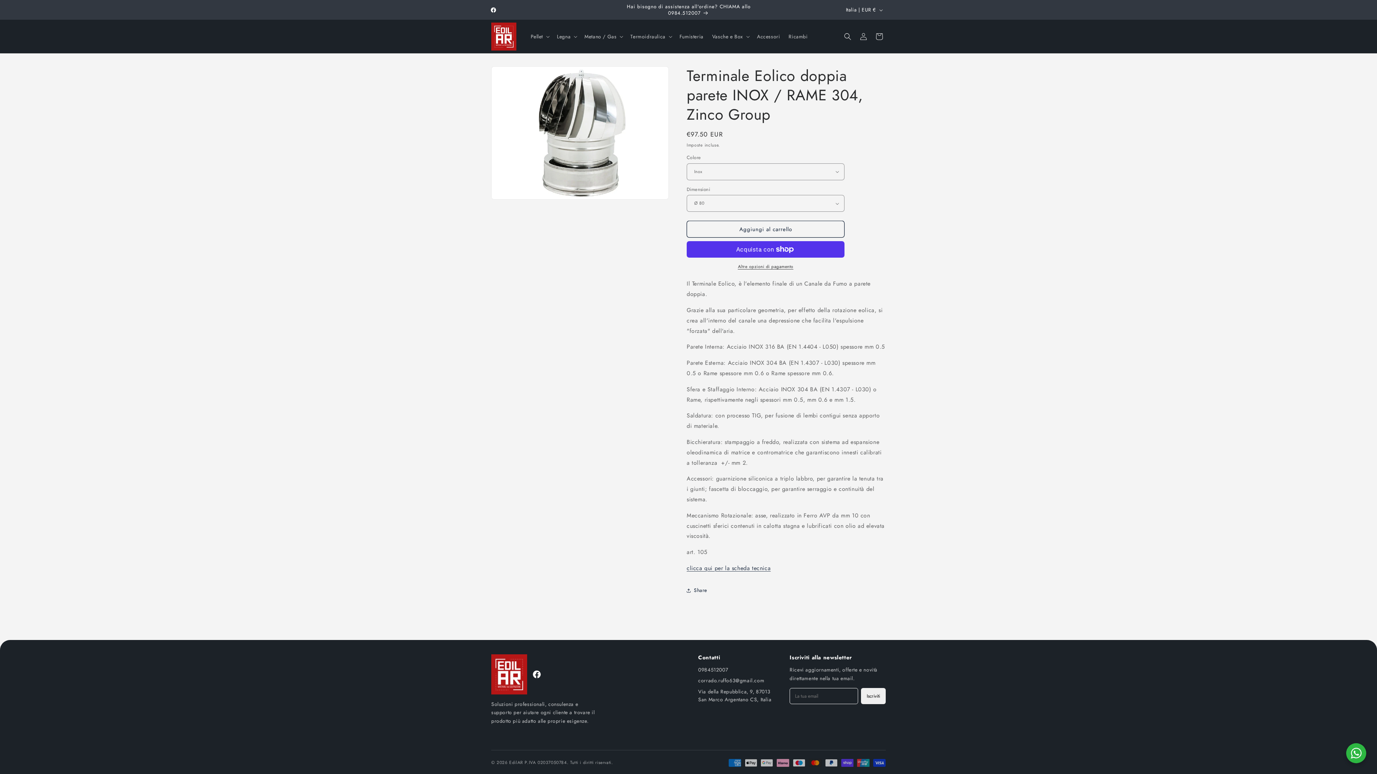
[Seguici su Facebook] (536, 674)
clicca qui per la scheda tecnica (729, 568)
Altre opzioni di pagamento (766, 266)
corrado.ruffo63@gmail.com (731, 680)
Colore (694, 157)
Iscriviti (873, 696)
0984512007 (713, 669)
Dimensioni (698, 189)
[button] (539, 36)
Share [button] (700, 590)
